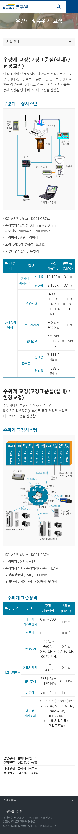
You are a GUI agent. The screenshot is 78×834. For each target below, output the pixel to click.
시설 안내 (13, 42)
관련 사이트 (8, 799)
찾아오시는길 (14, 811)
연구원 (15, 6)
